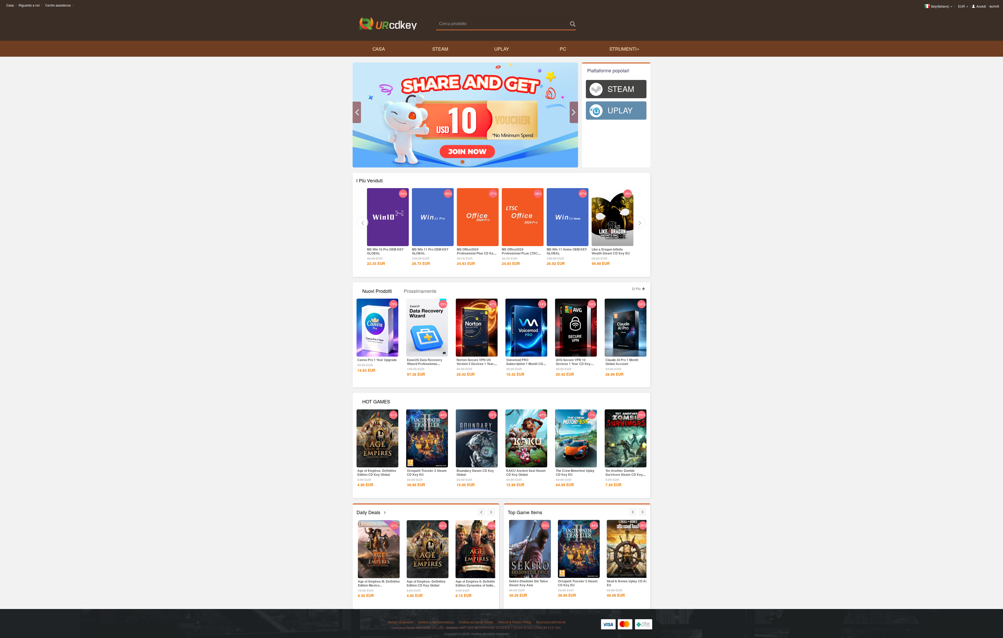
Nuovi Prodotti (377, 290)
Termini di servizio (400, 622)
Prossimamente (420, 290)
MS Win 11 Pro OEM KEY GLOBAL (385, 251)
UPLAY (501, 48)
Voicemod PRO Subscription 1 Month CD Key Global (524, 363)
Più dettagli (387, 241)
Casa (10, 5)
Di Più (637, 288)
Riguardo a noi (29, 5)
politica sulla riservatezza (436, 622)
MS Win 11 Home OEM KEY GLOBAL (522, 251)
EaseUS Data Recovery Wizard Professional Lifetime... (424, 363)
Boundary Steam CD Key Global (475, 472)
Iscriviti (994, 6)
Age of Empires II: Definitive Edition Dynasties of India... (427, 583)
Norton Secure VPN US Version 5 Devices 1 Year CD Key (475, 363)
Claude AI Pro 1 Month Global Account (621, 361)
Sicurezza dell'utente (551, 622)
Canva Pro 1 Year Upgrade (377, 359)
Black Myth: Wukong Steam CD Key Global (476, 583)
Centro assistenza (58, 5)
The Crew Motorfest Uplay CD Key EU (575, 472)
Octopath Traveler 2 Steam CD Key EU (427, 472)
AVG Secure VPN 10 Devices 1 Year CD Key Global (573, 363)
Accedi (981, 6)
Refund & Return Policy (514, 622)
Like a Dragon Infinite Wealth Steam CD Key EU (566, 251)
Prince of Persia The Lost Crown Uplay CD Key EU (610, 251)
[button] (357, 112)
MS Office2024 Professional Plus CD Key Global (431, 253)
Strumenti (623, 48)
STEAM (440, 48)
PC (563, 48)
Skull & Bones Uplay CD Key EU (579, 583)
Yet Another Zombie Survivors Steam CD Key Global (624, 474)
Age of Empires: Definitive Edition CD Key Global (376, 472)
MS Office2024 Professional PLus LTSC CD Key (475, 253)
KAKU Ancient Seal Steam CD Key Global (526, 472)
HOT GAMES (376, 401)
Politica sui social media (476, 622)
